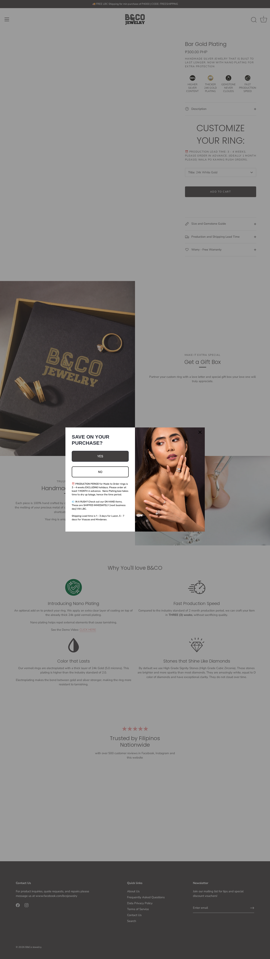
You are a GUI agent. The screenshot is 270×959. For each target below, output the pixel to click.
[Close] (200, 432)
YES (100, 456)
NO (100, 472)
